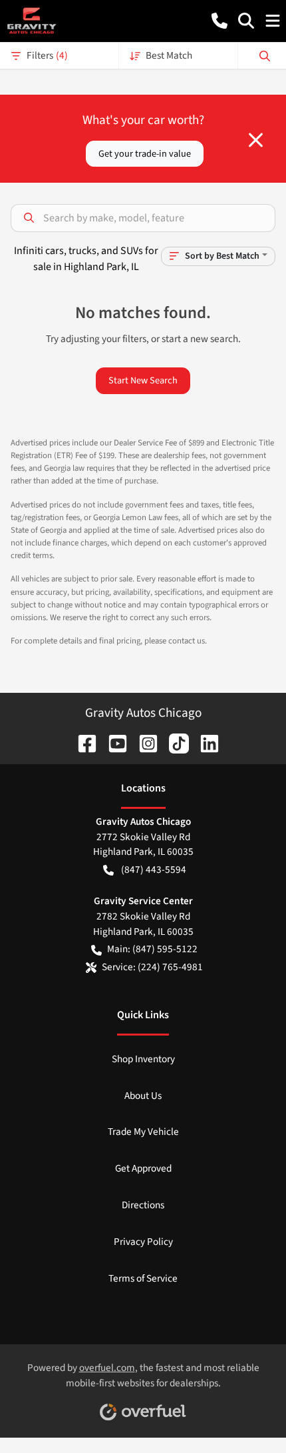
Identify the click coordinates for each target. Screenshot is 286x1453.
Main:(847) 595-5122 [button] (152, 949)
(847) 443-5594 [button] (153, 869)
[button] (219, 20)
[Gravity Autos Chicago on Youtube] (112, 742)
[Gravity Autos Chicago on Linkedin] (204, 742)
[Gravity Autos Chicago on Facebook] (82, 742)
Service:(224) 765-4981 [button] (152, 967)
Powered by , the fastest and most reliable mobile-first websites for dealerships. (143, 1375)
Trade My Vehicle (143, 1131)
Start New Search (143, 380)
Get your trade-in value (144, 154)
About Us (143, 1095)
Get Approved (143, 1168)
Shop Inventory (143, 1059)
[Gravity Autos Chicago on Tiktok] (173, 742)
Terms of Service (143, 1278)
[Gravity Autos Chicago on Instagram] (143, 742)
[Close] (256, 140)
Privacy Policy (143, 1241)
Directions (143, 1205)
